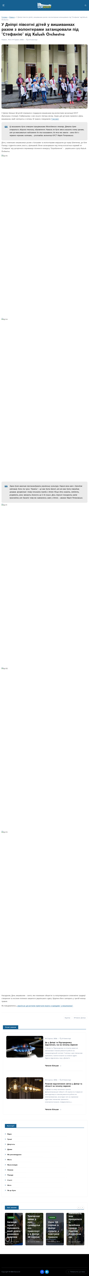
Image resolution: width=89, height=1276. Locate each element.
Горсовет (55, 119)
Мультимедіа (12, 1165)
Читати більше (52, 1066)
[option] (14, 1229)
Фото (10, 40)
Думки (9, 1149)
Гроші (9, 1139)
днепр (68, 1018)
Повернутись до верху (77, 1272)
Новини (12, 17)
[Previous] (78, 1207)
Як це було (11, 1190)
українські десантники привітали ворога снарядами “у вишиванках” (45, 1006)
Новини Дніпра (80, 1018)
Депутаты (11, 1144)
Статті (9, 1180)
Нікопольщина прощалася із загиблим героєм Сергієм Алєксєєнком (75, 1225)
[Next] (82, 1207)
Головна (4, 17)
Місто (9, 1159)
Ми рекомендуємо (14, 1154)
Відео (9, 1134)
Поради (10, 1175)
